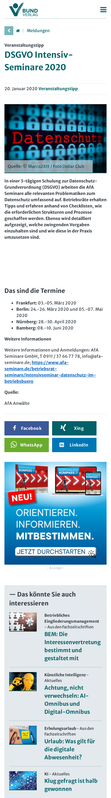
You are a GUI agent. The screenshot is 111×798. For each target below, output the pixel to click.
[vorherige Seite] (8, 30)
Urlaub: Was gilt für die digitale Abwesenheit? (69, 749)
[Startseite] (17, 30)
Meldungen (38, 30)
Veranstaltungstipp (58, 88)
